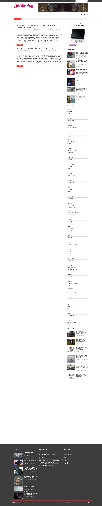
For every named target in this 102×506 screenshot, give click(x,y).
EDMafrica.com (70, 191)
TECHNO (69, 299)
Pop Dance (69, 263)
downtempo (45, 50)
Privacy (42, 1)
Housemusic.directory (72, 244)
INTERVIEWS (54, 15)
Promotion (69, 281)
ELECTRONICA (70, 210)
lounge (56, 29)
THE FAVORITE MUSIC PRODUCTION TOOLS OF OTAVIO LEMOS (31, 477)
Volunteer (52, 1)
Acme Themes (88, 502)
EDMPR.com (70, 198)
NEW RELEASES (71, 260)
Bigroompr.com (71, 141)
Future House (70, 224)
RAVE (68, 285)
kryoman (84, 379)
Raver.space (70, 288)
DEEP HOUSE (70, 152)
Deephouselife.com (71, 155)
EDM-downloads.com (72, 180)
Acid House (70, 116)
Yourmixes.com (70, 324)
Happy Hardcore (71, 233)
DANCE (36, 15)
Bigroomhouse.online (72, 139)
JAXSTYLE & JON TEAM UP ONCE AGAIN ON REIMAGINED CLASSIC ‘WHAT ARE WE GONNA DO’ (82, 54)
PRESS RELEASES (71, 267)
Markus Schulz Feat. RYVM (81, 96)
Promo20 (69, 276)
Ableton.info (70, 113)
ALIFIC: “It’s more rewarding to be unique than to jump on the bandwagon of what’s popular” (38, 26)
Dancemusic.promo (71, 150)
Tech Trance (70, 297)
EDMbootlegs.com (71, 194)
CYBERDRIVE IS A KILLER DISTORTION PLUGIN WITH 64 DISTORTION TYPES (30, 454)
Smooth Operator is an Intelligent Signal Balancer (30, 487)
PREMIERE (69, 265)
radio (77, 381)
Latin (68, 253)
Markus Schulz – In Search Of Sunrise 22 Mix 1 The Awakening (82, 62)
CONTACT (61, 15)
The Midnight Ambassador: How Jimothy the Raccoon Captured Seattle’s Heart (82, 89)
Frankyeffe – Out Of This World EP (81, 79)
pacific (60, 29)
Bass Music (70, 123)
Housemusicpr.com (71, 246)
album (36, 29)
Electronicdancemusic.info (73, 212)
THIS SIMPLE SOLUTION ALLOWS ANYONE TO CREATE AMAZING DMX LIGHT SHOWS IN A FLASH (30, 462)
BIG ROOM (31, 15)
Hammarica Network (72, 230)
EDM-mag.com (70, 182)
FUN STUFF (70, 221)
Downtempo (70, 162)
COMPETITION (70, 143)
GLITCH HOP (70, 228)
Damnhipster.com (71, 146)
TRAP (68, 313)
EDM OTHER (70, 173)
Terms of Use (47, 1)
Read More (20, 45)
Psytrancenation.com (72, 283)
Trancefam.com (71, 311)
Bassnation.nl (70, 129)
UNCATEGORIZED (71, 322)
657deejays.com (71, 111)
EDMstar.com (70, 205)
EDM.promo (70, 189)
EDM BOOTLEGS (29, 29)
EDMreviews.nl (70, 203)
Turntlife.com (70, 318)
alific (39, 29)
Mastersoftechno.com (72, 256)
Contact (37, 1)
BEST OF (69, 134)
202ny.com (69, 109)
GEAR (68, 226)
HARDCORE (70, 235)
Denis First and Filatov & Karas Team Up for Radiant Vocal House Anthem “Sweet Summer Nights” (82, 71)
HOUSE (69, 242)
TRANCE (48, 15)
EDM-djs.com (70, 178)
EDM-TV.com (70, 187)
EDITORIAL (70, 168)
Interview (69, 249)
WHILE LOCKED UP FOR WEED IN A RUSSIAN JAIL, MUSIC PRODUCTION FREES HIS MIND (82, 366)
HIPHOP (69, 240)
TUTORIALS (70, 320)
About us (27, 1)
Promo (69, 272)
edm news (48, 29)
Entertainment (70, 214)
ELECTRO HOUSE (71, 207)
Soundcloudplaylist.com (72, 292)
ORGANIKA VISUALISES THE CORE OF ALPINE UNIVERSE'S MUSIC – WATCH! (81, 349)
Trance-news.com (71, 308)
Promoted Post (70, 279)
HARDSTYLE (70, 237)
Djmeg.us (69, 159)
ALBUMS (69, 118)
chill (41, 50)
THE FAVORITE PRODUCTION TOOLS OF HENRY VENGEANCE (31, 494)
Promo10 (69, 274)
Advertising (33, 1)
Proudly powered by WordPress (66, 502)
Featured (69, 219)
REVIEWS (69, 290)
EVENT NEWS (70, 217)
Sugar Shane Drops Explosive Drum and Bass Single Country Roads (81, 333)
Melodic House (70, 258)
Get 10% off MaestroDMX (77, 25)
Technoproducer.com (72, 302)
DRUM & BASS (70, 164)
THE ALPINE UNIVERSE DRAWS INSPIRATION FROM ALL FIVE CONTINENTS (81, 356)
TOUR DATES (70, 304)
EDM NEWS (16, 15)
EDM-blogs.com (71, 175)
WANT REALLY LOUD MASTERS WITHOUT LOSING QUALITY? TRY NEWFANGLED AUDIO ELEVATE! (30, 468)
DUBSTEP (69, 166)
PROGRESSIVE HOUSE (72, 269)
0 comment (21, 31)
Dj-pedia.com (70, 157)
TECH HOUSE (42, 15)
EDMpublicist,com (71, 201)
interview (52, 29)
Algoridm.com (70, 120)
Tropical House (70, 315)
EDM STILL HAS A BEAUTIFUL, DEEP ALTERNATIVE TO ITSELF (35, 48)
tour (81, 362)
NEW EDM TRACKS (23, 15)
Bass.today (69, 125)
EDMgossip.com (71, 196)
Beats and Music (71, 132)
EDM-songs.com (71, 185)
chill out (43, 29)
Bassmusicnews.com (72, 127)
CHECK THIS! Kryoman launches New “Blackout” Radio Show (71, 376)
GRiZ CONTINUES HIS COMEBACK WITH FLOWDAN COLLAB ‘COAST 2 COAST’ (81, 341)
